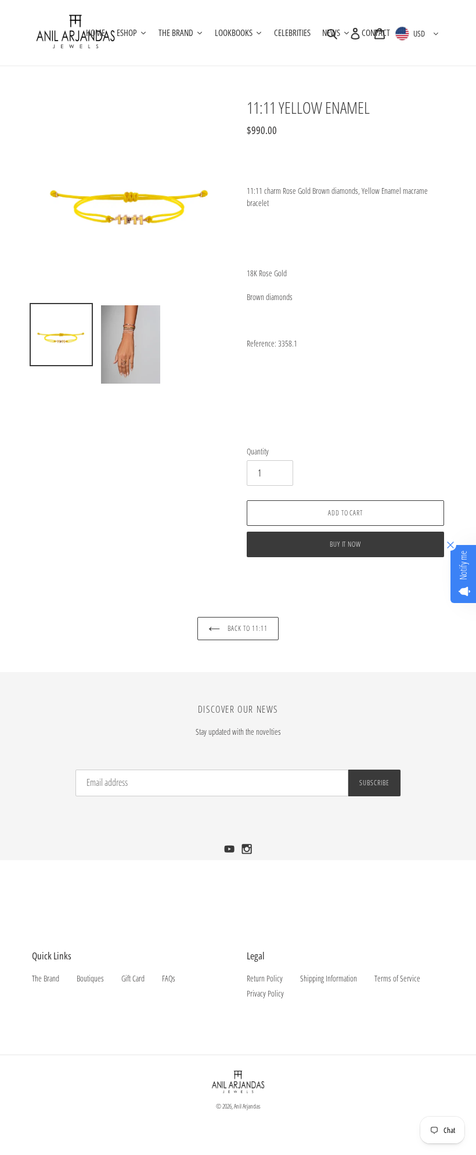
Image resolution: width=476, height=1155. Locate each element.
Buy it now (346, 544)
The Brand (45, 978)
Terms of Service (397, 978)
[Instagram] (247, 852)
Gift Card (133, 978)
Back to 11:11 (246, 628)
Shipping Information (328, 978)
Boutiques (90, 978)
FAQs (168, 978)
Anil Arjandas (247, 1106)
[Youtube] (230, 852)
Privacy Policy (265, 993)
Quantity (258, 451)
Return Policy (265, 978)
